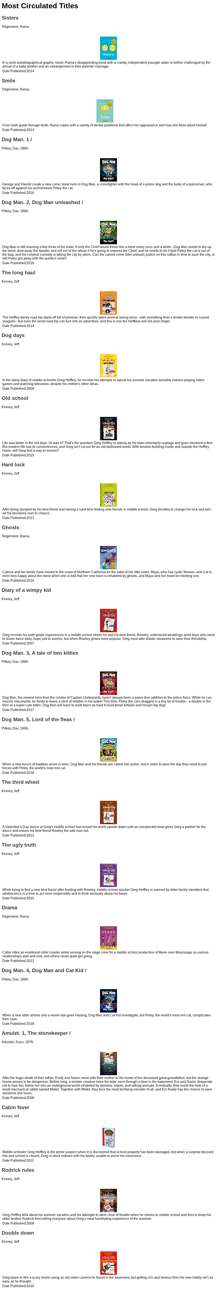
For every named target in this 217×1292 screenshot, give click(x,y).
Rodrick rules (18, 1170)
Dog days (13, 335)
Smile (8, 80)
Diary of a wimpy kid (26, 590)
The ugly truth (19, 845)
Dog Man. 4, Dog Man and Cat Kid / (44, 970)
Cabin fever (15, 1107)
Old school (15, 398)
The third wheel (20, 782)
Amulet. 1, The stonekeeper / (36, 1033)
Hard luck (13, 464)
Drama (9, 907)
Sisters (10, 18)
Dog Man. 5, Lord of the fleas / (38, 719)
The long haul (18, 272)
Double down (18, 1233)
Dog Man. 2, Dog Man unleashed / (42, 202)
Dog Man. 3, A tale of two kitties (40, 653)
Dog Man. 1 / (17, 139)
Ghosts (10, 527)
